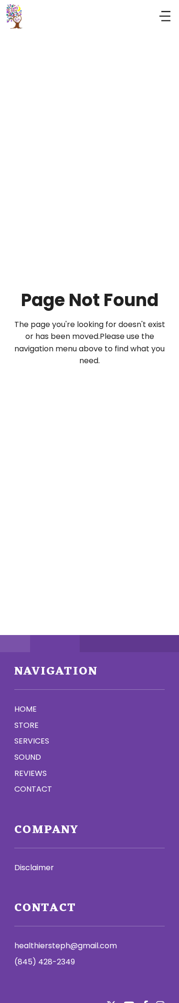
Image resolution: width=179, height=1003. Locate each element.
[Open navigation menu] (165, 16)
